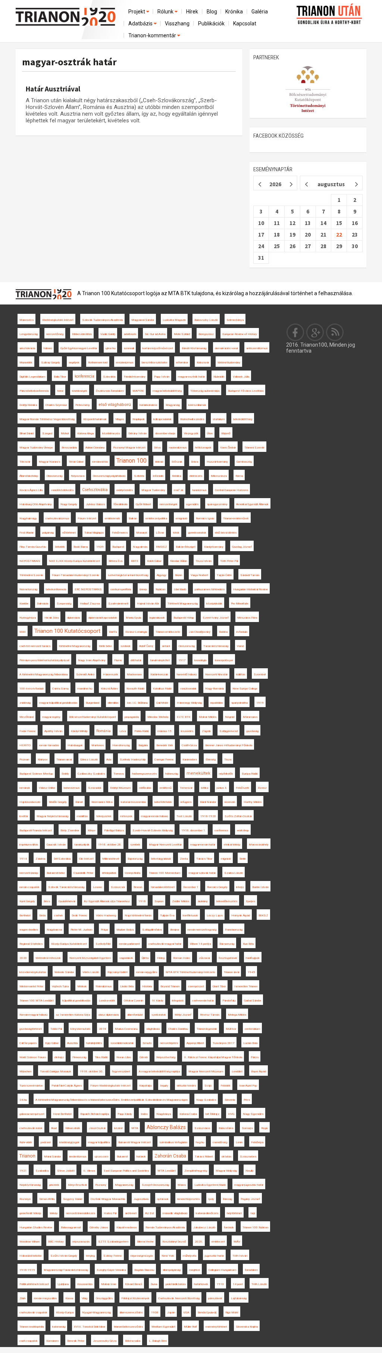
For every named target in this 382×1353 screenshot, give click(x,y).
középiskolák (214, 603)
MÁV (237, 1241)
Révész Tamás (209, 1014)
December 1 (190, 887)
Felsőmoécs (120, 532)
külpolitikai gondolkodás (76, 1000)
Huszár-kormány (217, 461)
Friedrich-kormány (134, 376)
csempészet (196, 986)
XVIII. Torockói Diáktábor (89, 1326)
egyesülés (192, 504)
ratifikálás (145, 788)
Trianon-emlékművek (236, 518)
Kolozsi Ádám (109, 688)
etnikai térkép (232, 844)
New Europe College (244, 688)
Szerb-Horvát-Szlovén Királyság (152, 830)
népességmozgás (142, 1255)
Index (144, 1114)
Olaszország (54, 476)
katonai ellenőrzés (207, 1213)
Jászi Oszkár (97, 1128)
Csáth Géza (189, 745)
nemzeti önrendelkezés (80, 1213)
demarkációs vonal (226, 348)
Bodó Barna (80, 547)
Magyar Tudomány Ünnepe (36, 447)
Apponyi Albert (195, 1043)
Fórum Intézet (87, 518)
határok (141, 1156)
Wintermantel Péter (31, 986)
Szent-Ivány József (216, 617)
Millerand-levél (110, 858)
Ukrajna (174, 929)
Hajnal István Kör (148, 603)
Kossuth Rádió (135, 688)
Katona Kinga (85, 433)
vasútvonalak (188, 688)
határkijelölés (94, 1043)
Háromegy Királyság (189, 702)
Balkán (133, 518)
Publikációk (211, 23)
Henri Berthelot (62, 1114)
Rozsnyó (25, 1199)
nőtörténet (69, 532)
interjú (240, 887)
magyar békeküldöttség (167, 391)
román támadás (49, 745)
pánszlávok (215, 1298)
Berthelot (25, 915)
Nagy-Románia (214, 688)
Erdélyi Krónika (28, 405)
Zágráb (206, 731)
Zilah (22, 1298)
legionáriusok (157, 617)
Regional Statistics (31, 944)
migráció (226, 858)
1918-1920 (208, 816)
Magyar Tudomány (153, 490)
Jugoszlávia (141, 1199)
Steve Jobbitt (66, 1170)
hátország (171, 773)
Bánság (227, 1199)
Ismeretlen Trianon (245, 986)
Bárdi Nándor (208, 802)
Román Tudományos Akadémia (165, 1227)
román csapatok (29, 887)
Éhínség (211, 759)
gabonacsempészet (31, 1114)
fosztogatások (228, 958)
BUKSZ (263, 915)
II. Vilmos (89, 1170)
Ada (108, 759)
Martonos (97, 745)
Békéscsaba (132, 1341)
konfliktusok (190, 915)
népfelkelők (226, 773)
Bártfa (113, 632)
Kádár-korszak (159, 674)
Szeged (47, 433)
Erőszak (177, 461)
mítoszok (126, 816)
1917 (182, 660)
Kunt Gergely (27, 901)
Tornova (118, 773)
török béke (105, 646)
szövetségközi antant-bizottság (128, 575)
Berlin (242, 858)
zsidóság (25, 702)
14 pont (238, 1284)
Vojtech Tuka (60, 986)
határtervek (201, 1284)
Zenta (184, 858)
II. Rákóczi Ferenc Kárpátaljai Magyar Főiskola (213, 1057)
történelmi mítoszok (48, 958)
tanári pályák (82, 844)
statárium (219, 419)
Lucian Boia (250, 1043)
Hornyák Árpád (240, 915)
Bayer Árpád (258, 1071)
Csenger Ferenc (164, 759)
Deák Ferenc (79, 915)
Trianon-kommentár (152, 35)
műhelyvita (189, 1255)
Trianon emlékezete (168, 632)
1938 (155, 1312)
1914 (23, 858)
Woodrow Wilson (29, 1241)
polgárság (48, 532)
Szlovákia (109, 376)
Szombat (260, 674)
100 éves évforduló (31, 688)
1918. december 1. (193, 830)
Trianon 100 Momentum (164, 873)
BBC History (56, 1241)
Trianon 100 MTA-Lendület (36, 1000)
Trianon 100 (131, 460)
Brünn (178, 575)
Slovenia (230, 1100)
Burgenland (92, 702)
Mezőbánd (26, 717)
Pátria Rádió (141, 731)
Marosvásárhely (259, 844)
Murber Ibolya (125, 929)
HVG (231, 1114)
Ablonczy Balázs (166, 1127)
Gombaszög (244, 461)
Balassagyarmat (71, 1227)
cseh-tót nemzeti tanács (34, 646)
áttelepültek (109, 873)
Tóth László (259, 1284)
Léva (122, 731)
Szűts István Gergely (63, 1255)
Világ (84, 1298)
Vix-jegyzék (191, 433)
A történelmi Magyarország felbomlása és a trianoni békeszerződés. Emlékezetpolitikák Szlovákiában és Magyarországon (111, 1100)
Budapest (118, 547)
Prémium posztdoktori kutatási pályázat (44, 660)
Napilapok (138, 419)
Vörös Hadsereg (106, 915)
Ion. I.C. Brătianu (137, 702)
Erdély (65, 773)
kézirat (118, 1128)
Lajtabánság (239, 1298)
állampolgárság (172, 1270)
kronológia (200, 660)
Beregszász (206, 334)
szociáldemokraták (122, 1043)
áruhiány (203, 901)
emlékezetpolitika (156, 518)
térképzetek (104, 816)
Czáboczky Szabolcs (91, 773)
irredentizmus (77, 1156)
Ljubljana (63, 1284)
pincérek (54, 1185)
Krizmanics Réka (101, 802)
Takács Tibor (204, 858)
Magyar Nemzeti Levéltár (165, 844)
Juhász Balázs (95, 504)
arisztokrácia (27, 348)
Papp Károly (125, 1114)
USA (186, 1312)
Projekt (137, 12)
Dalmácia (42, 603)
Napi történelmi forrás (138, 915)
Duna (154, 1284)
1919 (260, 702)
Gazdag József (242, 547)
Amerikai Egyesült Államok (252, 504)
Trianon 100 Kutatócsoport (67, 631)
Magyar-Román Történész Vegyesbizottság (47, 419)
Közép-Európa (64, 1312)
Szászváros (202, 1128)
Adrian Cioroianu (94, 447)
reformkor (182, 362)
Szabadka (41, 1170)
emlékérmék (112, 518)
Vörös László (90, 972)
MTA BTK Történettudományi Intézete (190, 972)
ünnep (143, 589)
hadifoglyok (253, 958)
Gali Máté (162, 702)
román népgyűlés (146, 972)
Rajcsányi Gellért (117, 972)
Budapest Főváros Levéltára (245, 391)
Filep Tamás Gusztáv (32, 547)
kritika (204, 788)
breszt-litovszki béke (154, 362)
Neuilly (249, 1170)
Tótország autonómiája (204, 391)
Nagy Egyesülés (253, 1114)
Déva (157, 447)
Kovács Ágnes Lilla (31, 490)
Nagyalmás (140, 547)
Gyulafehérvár (67, 901)
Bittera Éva (115, 561)
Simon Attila (46, 1199)
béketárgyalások (161, 858)
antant (166, 646)
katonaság (58, 1326)
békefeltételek (163, 802)
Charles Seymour (56, 405)
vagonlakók (126, 958)
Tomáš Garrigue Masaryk (55, 1071)
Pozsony (100, 1185)
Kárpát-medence (126, 1227)
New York (168, 1255)
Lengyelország (28, 334)
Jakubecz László (204, 1227)
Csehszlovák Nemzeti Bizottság (179, 1298)
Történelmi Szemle (31, 575)
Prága (104, 929)
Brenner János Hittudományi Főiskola (228, 745)
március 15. (164, 731)
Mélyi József (183, 1014)
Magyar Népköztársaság (52, 816)
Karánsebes (189, 759)
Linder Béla (127, 986)
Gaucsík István (56, 844)
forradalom (251, 1270)
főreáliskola (120, 504)
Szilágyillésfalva (152, 929)
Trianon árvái (231, 972)
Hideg (161, 958)
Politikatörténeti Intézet (34, 1284)
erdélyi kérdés (124, 490)
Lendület (237, 1071)
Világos (119, 419)
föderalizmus (104, 986)
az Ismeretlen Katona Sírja (73, 1014)
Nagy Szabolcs (206, 1100)
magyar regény (51, 717)
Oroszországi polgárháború (109, 476)
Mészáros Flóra (247, 617)
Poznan (24, 759)
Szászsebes (248, 1156)
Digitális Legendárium (32, 376)
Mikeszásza (219, 476)
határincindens (148, 405)
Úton (210, 433)
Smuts (147, 1043)
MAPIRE (138, 391)
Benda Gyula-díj (207, 1312)
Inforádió (158, 476)
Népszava (77, 476)
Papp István (161, 376)
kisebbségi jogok (69, 1142)
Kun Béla (248, 944)
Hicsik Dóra (51, 617)
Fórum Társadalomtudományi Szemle (75, 575)
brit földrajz (212, 1114)
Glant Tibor (219, 986)
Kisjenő (226, 433)
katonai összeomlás (133, 802)
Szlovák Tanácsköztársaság (66, 887)
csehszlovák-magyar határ (164, 944)
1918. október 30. (91, 1071)
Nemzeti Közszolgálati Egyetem (90, 958)
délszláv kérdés (186, 1085)
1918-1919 (27, 1270)
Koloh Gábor (154, 561)
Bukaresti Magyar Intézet (134, 1142)
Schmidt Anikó (85, 674)
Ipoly (211, 1199)
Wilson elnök (72, 1128)
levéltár (23, 816)
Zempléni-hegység (195, 1170)
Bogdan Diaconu (144, 1270)
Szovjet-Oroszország (155, 1185)
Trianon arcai (64, 759)
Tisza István (203, 561)
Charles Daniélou (178, 1029)
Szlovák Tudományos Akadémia (102, 320)
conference (221, 830)
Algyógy (161, 575)
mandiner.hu (84, 688)
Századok (94, 788)
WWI (22, 632)
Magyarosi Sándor (142, 320)
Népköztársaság (30, 1185)
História (147, 986)
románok (24, 788)
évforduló (241, 632)
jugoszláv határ (214, 1255)
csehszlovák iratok (31, 1128)
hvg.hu (200, 1142)
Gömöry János (99, 1227)
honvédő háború (187, 674)
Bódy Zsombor (69, 830)
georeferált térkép (30, 1213)
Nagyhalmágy (28, 518)
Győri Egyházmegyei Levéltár (78, 348)
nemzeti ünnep (28, 873)
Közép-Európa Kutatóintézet (69, 944)
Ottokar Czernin (133, 1000)
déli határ (136, 660)
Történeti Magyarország (182, 603)
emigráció (181, 518)
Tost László (184, 816)
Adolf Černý (146, 646)
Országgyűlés (104, 1298)
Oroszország (187, 646)
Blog (212, 12)
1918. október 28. (110, 844)
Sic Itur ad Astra (155, 334)
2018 (102, 1029)
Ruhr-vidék (25, 1142)
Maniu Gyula (133, 617)
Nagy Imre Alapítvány (92, 660)
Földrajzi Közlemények (135, 1298)
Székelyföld (103, 944)
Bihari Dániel (26, 433)
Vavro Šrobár (228, 447)
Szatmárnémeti (118, 603)
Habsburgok (75, 745)
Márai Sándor (52, 1156)
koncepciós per (224, 660)
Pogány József (250, 1199)
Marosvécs (26, 320)
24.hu (23, 1100)
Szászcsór (118, 887)
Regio (264, 1128)
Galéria (259, 12)
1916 (220, 1284)
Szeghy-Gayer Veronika (111, 1270)
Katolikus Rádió (162, 688)
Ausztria (72, 1043)
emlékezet (218, 1241)
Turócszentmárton (31, 1085)
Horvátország (121, 745)
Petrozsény (82, 405)
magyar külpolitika (99, 1142)
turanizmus (199, 490)
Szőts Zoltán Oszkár (238, 816)
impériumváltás (28, 844)
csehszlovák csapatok (33, 1312)
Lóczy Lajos (215, 915)
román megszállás (45, 1298)
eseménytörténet (216, 1326)
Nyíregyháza (27, 617)
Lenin (239, 1142)
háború (48, 348)
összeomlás (85, 1284)
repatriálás (216, 702)
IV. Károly (157, 1000)
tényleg (90, 1255)
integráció (178, 1000)
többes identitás (82, 334)
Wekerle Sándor (64, 972)
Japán (171, 1312)
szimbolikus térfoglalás (173, 1142)
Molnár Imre (108, 1284)
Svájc (208, 1085)
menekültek (198, 773)
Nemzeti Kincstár (216, 674)
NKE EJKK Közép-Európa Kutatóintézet (74, 561)
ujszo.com (101, 1156)
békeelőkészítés (226, 901)
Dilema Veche (145, 1241)
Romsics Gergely (217, 887)
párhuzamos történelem (210, 589)
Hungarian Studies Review (35, 1227)
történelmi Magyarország (74, 646)
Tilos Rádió (101, 1057)
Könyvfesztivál (77, 1185)
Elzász (262, 788)
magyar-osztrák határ (69, 62)
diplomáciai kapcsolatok (102, 617)
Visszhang (177, 23)
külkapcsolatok (162, 419)
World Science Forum (32, 1057)
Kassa (69, 1298)
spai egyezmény (217, 504)
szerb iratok (158, 1014)
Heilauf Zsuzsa (90, 603)
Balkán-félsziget (185, 547)
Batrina (223, 632)
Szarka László (233, 873)
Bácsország (226, 944)
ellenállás (113, 702)
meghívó (194, 1270)
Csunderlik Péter (83, 873)
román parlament (129, 944)
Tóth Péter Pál (229, 561)
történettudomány (228, 362)
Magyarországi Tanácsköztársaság (66, 1270)
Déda (42, 915)
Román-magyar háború (33, 1014)
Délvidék (60, 547)
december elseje (165, 433)
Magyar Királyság (226, 1170)
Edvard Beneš (133, 1284)
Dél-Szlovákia (62, 858)
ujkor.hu (110, 348)
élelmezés (196, 476)
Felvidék (225, 1085)
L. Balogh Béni (157, 1341)
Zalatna (40, 858)
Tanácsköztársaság (215, 646)
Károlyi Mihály (79, 731)
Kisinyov (43, 759)
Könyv (92, 830)
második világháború (175, 1213)
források (229, 1227)
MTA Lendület (166, 1170)
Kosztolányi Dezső (174, 1241)
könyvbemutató (80, 1029)
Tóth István (239, 1255)
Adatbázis (141, 23)
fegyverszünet (121, 1071)
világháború (153, 1029)
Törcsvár (24, 461)
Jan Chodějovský (199, 632)
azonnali (129, 348)
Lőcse (160, 532)
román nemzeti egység (202, 929)
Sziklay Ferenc (112, 1255)
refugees (186, 802)
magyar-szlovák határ (202, 873)
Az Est (149, 1213)
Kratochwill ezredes (192, 419)
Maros (182, 1185)
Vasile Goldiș (107, 334)
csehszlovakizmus (57, 518)
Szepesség (64, 603)
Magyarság (173, 405)
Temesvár (186, 788)
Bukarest (122, 1156)
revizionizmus (124, 362)
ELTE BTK (183, 717)
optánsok (163, 1199)
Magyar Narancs (49, 461)
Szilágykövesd (228, 731)
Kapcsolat (244, 23)
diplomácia (73, 617)
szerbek (135, 844)
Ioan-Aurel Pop (248, 1085)
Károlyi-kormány (213, 547)
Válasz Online (47, 788)
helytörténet (234, 1213)
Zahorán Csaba (170, 1156)
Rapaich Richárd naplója (94, 1114)
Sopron (158, 901)
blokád (159, 461)
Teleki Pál (56, 1029)
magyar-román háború (154, 816)
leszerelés (187, 731)
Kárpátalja (145, 1085)
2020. (199, 1241)
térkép (53, 1213)
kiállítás (240, 674)
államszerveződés (131, 1312)
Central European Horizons (231, 490)
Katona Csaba (188, 1114)
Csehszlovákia (95, 490)
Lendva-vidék (107, 1000)
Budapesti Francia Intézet (35, 830)
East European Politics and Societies (126, 1170)
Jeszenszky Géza (104, 1341)
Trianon (27, 1156)
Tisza (227, 759)
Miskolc (82, 986)
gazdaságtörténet (30, 1029)
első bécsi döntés (226, 532)
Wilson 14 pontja (200, 944)
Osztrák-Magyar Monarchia (108, 1199)
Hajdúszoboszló (29, 802)
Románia (103, 731)
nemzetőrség (54, 334)
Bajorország (135, 858)
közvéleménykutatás (32, 972)
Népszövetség (165, 1057)
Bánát (79, 802)
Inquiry (164, 1085)
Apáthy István (53, 731)
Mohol (65, 433)
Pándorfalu (228, 1000)
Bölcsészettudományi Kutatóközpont (92, 717)
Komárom (52, 1341)
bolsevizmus (71, 788)
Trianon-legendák (207, 1029)
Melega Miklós (237, 1014)
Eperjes (250, 901)
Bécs (47, 901)
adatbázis (130, 334)
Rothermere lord (97, 362)
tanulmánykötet (160, 660)
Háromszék (110, 674)
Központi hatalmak (95, 419)
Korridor (23, 603)
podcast (46, 1142)
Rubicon (160, 589)
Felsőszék (242, 788)
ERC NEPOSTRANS (88, 589)
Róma (239, 476)
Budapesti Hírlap (183, 617)
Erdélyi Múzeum (120, 788)
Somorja (247, 1128)
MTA (134, 1128)
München (25, 1071)
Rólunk (166, 12)
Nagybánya (163, 1114)
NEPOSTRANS (29, 561)
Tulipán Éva (167, 915)
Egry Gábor (52, 1043)
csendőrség (220, 1142)
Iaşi (252, 1213)
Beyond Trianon (169, 986)
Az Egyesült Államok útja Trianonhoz (107, 901)
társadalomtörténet (163, 887)
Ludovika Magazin (174, 320)
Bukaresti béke (56, 873)
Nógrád (229, 717)
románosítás (100, 461)
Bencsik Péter (75, 1341)
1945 (251, 972)
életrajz (59, 1057)
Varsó (240, 646)
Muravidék (25, 362)
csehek (58, 915)
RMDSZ (161, 547)
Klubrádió (218, 376)
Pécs (247, 1100)
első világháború (114, 404)
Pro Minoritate (239, 603)
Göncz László (89, 759)
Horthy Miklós (253, 802)
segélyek (74, 362)
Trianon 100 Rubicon (255, 1227)
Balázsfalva (226, 1128)
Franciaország (233, 929)
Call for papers (28, 1043)
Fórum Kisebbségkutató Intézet (110, 1085)
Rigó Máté (231, 1312)
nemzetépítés (169, 1043)
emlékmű (165, 788)
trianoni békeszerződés (128, 1326)
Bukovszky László (206, 320)
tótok (176, 532)
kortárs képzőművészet (158, 348)
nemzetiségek (169, 504)
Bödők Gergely (58, 802)
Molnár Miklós (207, 717)
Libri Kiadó (180, 589)
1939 (100, 547)
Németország (28, 589)
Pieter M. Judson (81, 929)
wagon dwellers (28, 929)
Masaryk (141, 532)
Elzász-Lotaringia (136, 632)
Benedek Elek (164, 745)
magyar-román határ (202, 844)
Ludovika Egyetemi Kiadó (210, 1185)
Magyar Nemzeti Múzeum (205, 1071)
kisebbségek (79, 391)
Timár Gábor (76, 461)
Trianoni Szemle (254, 447)
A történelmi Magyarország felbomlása (43, 674)
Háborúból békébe (30, 1255)
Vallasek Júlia (241, 376)
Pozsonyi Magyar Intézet (129, 447)
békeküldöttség (242, 419)
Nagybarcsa (54, 929)
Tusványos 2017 (224, 1043)
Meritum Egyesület (163, 1326)
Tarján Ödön (224, 575)
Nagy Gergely (68, 504)
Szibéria (139, 476)
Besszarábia (69, 447)
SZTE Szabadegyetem (113, 1241)
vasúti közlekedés (62, 490)
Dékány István (137, 433)
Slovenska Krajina (247, 1326)
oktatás (226, 1156)
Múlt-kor (231, 1029)
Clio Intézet (86, 858)
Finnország (79, 1057)
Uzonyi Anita (132, 873)
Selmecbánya (235, 320)
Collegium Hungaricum (222, 1270)
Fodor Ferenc (27, 731)
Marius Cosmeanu (126, 1029)
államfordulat (135, 1014)
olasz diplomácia (108, 1014)
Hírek (192, 12)
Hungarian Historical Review (250, 589)
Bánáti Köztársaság (194, 348)
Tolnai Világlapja (93, 532)
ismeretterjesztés (188, 1199)
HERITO (25, 745)
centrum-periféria (120, 589)
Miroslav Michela (157, 717)
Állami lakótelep (28, 476)
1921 (23, 1170)
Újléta (145, 958)
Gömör (144, 1057)
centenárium (252, 1029)
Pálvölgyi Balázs (114, 830)
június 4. (222, 788)
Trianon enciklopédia (31, 1326)
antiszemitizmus (256, 348)
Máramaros (250, 717)
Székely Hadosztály (133, 759)
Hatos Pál (110, 1213)
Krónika (234, 12)
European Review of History (239, 334)
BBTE (134, 561)
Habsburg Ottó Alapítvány (35, 504)
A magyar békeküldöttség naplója (159, 1071)
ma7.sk (179, 490)
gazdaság (252, 731)
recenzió (230, 802)
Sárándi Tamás (249, 575)
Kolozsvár (203, 362)
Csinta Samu (60, 688)
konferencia (84, 376)
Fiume (118, 660)
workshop (243, 830)
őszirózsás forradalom (110, 391)
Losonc (97, 887)
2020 (23, 958)
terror (60, 391)
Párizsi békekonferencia (33, 391)
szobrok (125, 646)
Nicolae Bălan (178, 561)
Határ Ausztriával (53, 88)
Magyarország (124, 1185)
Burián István (260, 887)
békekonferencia (56, 589)
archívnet (131, 1213)
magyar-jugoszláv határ (248, 1185)
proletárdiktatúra (175, 1284)
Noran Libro (123, 1057)
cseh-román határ (203, 1000)
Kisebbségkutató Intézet (57, 320)
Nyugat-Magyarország (96, 1312)
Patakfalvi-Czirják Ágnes (66, 1085)
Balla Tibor (60, 376)
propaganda (132, 717)
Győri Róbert (143, 504)
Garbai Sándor (252, 1000)
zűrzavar (204, 958)
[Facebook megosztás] (295, 332)
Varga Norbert (199, 575)
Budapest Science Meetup (36, 773)
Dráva (194, 461)
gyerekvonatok (197, 532)
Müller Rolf (190, 1326)
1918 (142, 901)
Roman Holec (181, 958)
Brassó (138, 887)
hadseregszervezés (144, 773)
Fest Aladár (26, 532)
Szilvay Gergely (50, 362)
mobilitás (82, 816)
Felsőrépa (257, 1142)
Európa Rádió (250, 773)
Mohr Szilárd (182, 334)
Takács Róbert (204, 1156)
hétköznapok (203, 447)
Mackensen (134, 674)
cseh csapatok (28, 1341)
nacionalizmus (178, 447)
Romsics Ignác (205, 518)
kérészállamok (197, 405)
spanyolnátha (239, 702)
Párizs (255, 1057)
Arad (54, 1128)
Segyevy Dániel (72, 1199)
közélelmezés (111, 433)
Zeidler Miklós (180, 901)
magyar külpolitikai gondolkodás (58, 702)
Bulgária (143, 745)
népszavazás (81, 1241)
